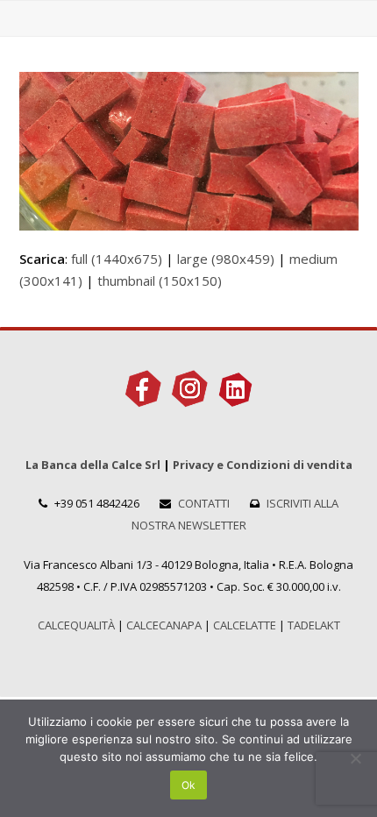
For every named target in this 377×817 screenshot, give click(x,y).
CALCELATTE (244, 625)
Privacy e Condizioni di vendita (262, 464)
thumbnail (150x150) (159, 280)
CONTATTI (204, 503)
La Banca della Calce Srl (92, 464)
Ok (188, 785)
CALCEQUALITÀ (76, 625)
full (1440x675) (116, 258)
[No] (355, 758)
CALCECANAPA (164, 625)
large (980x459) (225, 258)
